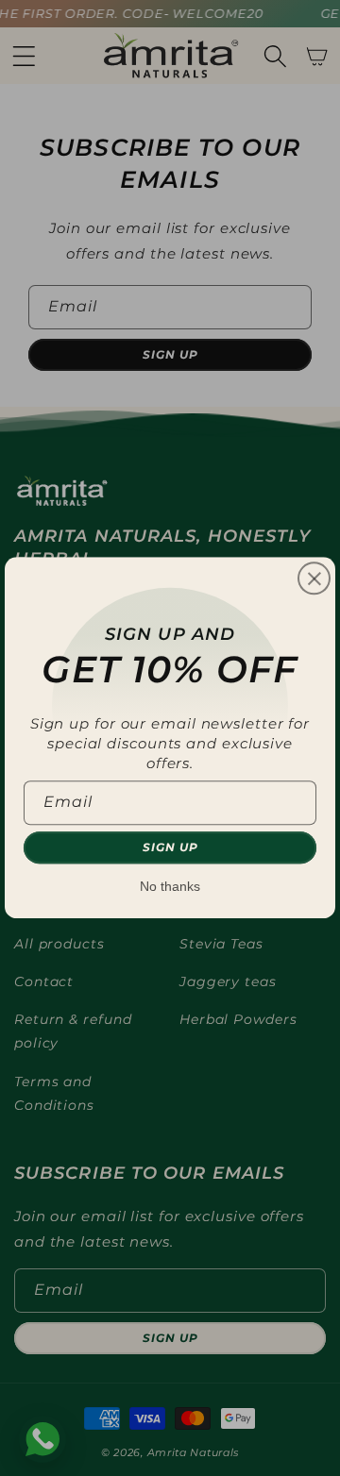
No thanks (170, 887)
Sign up (170, 848)
